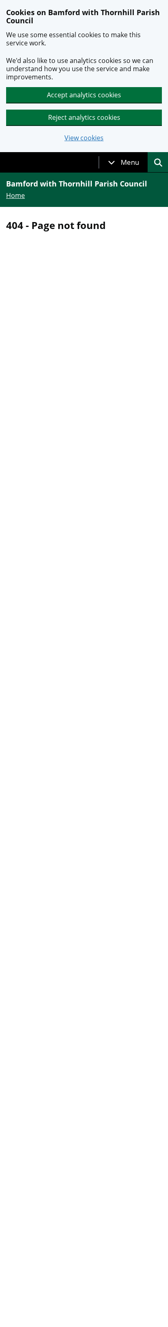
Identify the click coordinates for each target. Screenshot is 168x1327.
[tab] (123, 162)
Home (15, 195)
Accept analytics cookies (84, 94)
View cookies (84, 138)
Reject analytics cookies (84, 117)
